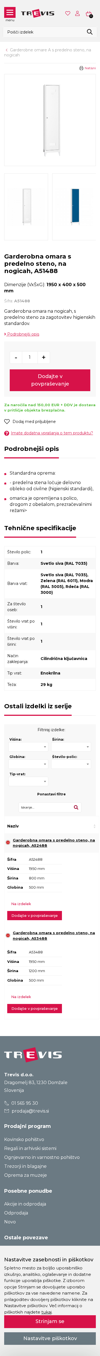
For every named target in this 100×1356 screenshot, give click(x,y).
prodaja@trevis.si (30, 1111)
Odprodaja (16, 1213)
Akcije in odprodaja (25, 1204)
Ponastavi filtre (51, 794)
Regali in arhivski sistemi (30, 1148)
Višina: (15, 739)
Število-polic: (64, 757)
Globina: (17, 757)
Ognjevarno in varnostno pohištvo (42, 1157)
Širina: (58, 739)
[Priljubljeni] (68, 13)
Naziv (13, 826)
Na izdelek (21, 903)
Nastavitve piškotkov (50, 1338)
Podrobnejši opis (22, 334)
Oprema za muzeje (25, 1175)
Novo (10, 1222)
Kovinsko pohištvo (24, 1139)
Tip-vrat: (17, 774)
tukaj (46, 1312)
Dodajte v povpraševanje (50, 380)
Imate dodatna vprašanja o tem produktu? (52, 433)
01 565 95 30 (24, 1103)
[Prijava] (78, 13)
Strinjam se (50, 1321)
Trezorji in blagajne (25, 1166)
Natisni (90, 68)
